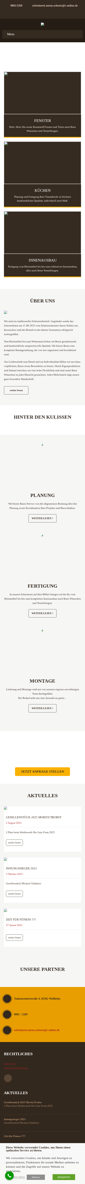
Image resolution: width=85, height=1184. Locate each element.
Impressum (9, 1063)
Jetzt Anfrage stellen (42, 771)
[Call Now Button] (9, 1175)
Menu (10, 34)
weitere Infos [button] (17, 1176)
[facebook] (42, 12)
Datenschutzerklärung (15, 1068)
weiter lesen (16, 390)
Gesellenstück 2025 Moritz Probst (33, 817)
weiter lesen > (42, 518)
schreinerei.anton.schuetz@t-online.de (55, 5)
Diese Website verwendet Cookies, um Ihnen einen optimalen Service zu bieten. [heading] (38, 1149)
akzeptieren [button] (64, 1177)
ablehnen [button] (36, 1177)
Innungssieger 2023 (21, 868)
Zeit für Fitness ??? (21, 919)
